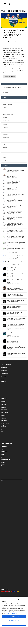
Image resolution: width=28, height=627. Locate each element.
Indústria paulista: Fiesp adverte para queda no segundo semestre (14, 313)
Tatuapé (4, 157)
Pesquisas (16, 245)
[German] (7, 591)
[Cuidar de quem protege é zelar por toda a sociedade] (4, 188)
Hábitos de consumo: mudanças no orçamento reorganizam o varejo (14, 307)
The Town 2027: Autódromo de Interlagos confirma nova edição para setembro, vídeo (15, 268)
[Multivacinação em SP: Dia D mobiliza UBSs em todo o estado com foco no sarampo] (4, 280)
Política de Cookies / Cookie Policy (12, 613)
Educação (13, 258)
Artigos (13, 171)
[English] (4, 591)
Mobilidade (10, 39)
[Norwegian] (13, 591)
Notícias (13, 39)
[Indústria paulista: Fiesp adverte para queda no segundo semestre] (4, 313)
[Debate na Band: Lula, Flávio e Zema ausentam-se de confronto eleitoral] (4, 212)
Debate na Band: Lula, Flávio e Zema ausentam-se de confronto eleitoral (14, 211)
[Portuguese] (15, 591)
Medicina (5, 147)
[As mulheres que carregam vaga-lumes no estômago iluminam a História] (4, 182)
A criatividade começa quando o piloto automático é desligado (15, 205)
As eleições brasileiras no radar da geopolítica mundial (14, 175)
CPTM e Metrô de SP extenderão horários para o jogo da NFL (13, 34)
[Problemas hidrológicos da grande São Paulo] (4, 262)
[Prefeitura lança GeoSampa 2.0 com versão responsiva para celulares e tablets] (4, 319)
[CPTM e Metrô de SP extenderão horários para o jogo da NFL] (14, 20)
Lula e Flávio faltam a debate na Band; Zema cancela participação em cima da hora (16, 169)
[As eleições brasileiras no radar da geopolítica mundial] (4, 176)
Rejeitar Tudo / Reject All (14, 624)
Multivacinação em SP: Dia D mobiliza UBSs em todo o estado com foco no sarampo (15, 281)
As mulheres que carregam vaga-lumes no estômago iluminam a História (15, 181)
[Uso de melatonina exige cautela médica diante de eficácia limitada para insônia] (4, 231)
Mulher (4, 154)
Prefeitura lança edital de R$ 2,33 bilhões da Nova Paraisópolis (16, 353)
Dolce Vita (5, 161)
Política (16, 213)
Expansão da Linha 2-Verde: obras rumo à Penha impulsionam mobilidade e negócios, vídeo (16, 326)
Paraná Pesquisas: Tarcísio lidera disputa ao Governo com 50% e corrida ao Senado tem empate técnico (16, 250)
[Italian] (11, 591)
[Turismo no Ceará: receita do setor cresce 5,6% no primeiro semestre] (4, 301)
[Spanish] (18, 591)
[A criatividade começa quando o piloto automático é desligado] (4, 206)
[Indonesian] (9, 591)
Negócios (4, 131)
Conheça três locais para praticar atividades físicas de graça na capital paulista (16, 274)
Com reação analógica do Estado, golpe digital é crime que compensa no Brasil (15, 199)
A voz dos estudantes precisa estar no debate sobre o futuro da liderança (16, 256)
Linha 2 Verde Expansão (8, 114)
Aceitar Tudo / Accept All (14, 616)
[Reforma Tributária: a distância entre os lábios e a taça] (4, 218)
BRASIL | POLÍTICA (7, 104)
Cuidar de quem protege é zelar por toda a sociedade (15, 187)
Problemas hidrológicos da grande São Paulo (15, 262)
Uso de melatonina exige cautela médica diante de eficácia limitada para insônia (15, 231)
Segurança (5, 117)
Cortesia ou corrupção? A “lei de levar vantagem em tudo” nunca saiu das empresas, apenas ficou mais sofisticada (15, 288)
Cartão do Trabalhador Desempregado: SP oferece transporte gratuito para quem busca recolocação (16, 347)
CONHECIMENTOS (7, 137)
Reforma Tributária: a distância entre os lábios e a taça (15, 217)
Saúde (4, 150)
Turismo (16, 302)
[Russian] (16, 591)
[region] (14, 612)
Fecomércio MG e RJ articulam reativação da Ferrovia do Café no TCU (15, 340)
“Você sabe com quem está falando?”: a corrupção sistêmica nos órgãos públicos (15, 295)
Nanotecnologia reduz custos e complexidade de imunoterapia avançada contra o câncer (16, 243)
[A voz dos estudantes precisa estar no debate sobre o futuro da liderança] (4, 256)
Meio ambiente (14, 336)
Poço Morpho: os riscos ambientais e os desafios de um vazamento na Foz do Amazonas (15, 334)
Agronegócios (5, 134)
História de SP (6, 121)
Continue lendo (9, 77)
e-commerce (5, 127)
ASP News (5, 107)
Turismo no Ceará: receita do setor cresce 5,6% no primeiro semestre (15, 301)
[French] (6, 591)
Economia (5, 124)
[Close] (26, 598)
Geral (4, 144)
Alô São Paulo (5, 39)
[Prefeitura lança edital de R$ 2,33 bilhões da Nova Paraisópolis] (4, 354)
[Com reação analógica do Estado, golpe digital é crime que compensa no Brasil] (4, 200)
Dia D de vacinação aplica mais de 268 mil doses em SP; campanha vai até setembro (15, 237)
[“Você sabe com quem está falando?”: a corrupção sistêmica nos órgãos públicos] (4, 295)
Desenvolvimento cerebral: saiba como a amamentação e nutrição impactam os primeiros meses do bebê (15, 224)
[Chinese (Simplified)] (2, 591)
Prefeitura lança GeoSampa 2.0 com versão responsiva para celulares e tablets (16, 319)
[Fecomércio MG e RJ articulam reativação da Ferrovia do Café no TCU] (4, 341)
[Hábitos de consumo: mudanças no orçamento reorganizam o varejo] (4, 307)
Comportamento (6, 140)
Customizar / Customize (14, 620)
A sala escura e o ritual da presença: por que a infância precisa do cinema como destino (16, 193)
